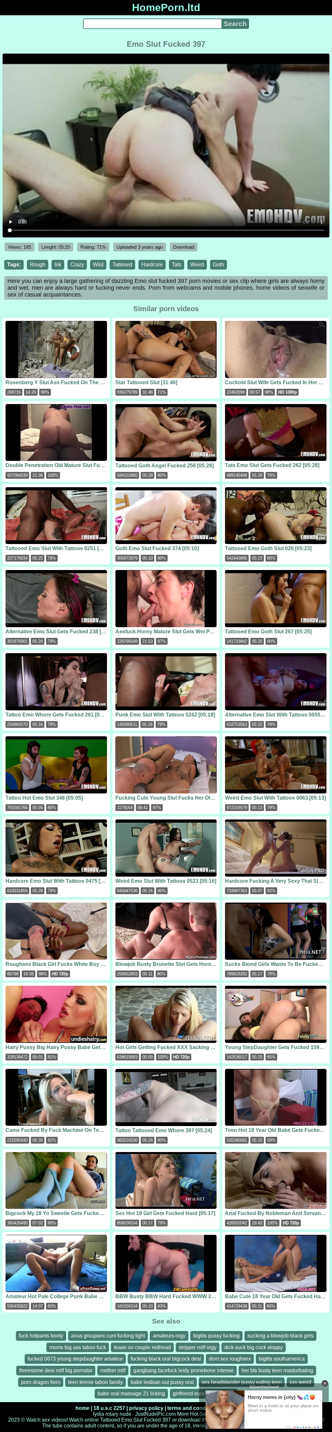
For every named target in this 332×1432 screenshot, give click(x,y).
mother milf (112, 1370)
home (82, 1408)
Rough (37, 264)
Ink (57, 264)
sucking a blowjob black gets (280, 1335)
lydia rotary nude (112, 1414)
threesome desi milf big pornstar (55, 1370)
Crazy (77, 264)
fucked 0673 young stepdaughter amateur (75, 1359)
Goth (218, 264)
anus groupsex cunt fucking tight (108, 1335)
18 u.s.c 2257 (109, 1408)
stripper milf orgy (198, 1347)
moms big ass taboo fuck (77, 1347)
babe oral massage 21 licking (131, 1393)
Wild (98, 264)
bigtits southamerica (282, 1359)
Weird (197, 264)
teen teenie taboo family (95, 1382)
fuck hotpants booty (41, 1335)
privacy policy (146, 1408)
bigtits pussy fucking (216, 1335)
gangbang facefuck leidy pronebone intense (183, 1370)
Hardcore (152, 264)
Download (183, 247)
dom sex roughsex (230, 1359)
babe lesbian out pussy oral (162, 1382)
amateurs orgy (169, 1335)
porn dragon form (40, 1382)
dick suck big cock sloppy (253, 1347)
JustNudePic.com (155, 1414)
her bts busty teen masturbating (277, 1370)
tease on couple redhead (142, 1347)
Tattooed (122, 264)
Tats (176, 264)
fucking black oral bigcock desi (166, 1359)
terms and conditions (193, 1408)
